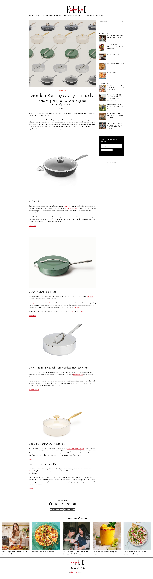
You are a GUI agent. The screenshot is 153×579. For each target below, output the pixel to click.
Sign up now (107, 150)
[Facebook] (50, 504)
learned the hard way (70, 208)
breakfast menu (78, 375)
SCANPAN (67, 206)
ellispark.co (73, 572)
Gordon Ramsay (69, 509)
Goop (30, 459)
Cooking (62, 90)
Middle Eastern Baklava (115, 64)
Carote (31, 488)
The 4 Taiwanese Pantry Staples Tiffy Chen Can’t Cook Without (75, 552)
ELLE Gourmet (63, 109)
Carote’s (31, 471)
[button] (122, 21)
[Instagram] (56, 504)
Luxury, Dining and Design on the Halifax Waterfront (115, 116)
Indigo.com (77, 307)
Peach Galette (112, 73)
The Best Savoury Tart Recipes (43, 551)
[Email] (74, 504)
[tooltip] (69, 568)
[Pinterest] (68, 504)
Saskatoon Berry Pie (114, 54)
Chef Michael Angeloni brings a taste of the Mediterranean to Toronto (115, 126)
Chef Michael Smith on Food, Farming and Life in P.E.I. (115, 106)
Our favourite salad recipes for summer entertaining (135, 552)
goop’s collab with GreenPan (75, 448)
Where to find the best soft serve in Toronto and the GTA (115, 87)
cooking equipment (56, 509)
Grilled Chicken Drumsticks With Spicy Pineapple (115, 47)
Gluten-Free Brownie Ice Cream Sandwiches (115, 36)
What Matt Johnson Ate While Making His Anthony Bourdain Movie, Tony (114, 98)
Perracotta (80, 311)
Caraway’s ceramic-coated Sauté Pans (40, 303)
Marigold (70, 311)
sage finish (90, 296)
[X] (62, 504)
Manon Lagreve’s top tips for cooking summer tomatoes (15, 552)
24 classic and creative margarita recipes (105, 552)
